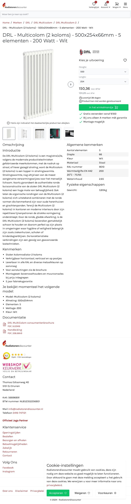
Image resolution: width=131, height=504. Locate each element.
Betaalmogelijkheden (15, 444)
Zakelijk (7, 447)
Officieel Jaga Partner (15, 420)
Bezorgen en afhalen (14, 440)
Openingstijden (11, 432)
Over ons (8, 490)
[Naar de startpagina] (15, 5)
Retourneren (10, 451)
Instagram (9, 471)
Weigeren (80, 493)
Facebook (8, 467)
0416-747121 (19, 412)
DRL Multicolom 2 (66, 22)
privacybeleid (54, 485)
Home (6, 22)
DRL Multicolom (43, 22)
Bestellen (8, 436)
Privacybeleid (38, 490)
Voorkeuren (105, 493)
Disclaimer (21, 490)
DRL (28, 22)
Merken (17, 22)
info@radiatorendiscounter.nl (25, 408)
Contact (7, 455)
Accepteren (56, 493)
